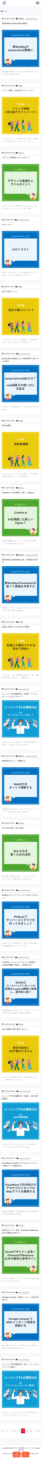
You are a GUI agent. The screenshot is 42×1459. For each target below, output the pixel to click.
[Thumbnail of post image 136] (21, 519)
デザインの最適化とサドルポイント (16, 157)
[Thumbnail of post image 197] (21, 318)
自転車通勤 (6, 425)
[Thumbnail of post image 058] (21, 1324)
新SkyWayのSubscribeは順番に (15, 23)
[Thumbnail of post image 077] (21, 1056)
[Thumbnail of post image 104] (21, 586)
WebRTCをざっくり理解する (13, 761)
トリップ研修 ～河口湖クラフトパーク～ (18, 90)
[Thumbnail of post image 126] (21, 989)
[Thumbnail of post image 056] (21, 921)
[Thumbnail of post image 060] (21, 854)
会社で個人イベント (10, 291)
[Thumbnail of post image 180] (21, 452)
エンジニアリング (31, 18)
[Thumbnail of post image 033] (21, 385)
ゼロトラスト (7, 224)
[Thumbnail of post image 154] (21, 184)
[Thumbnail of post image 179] (21, 50)
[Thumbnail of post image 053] (21, 720)
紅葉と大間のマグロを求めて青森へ (16, 627)
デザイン (21, 153)
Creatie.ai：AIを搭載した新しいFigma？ (18, 492)
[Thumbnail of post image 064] (21, 117)
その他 (20, 86)
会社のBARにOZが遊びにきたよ (15, 1029)
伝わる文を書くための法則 (13, 828)
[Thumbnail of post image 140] (21, 251)
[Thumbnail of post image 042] (21, 653)
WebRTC (21, 18)
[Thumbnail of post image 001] (21, 787)
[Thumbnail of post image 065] (21, 1190)
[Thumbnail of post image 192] (21, 1257)
